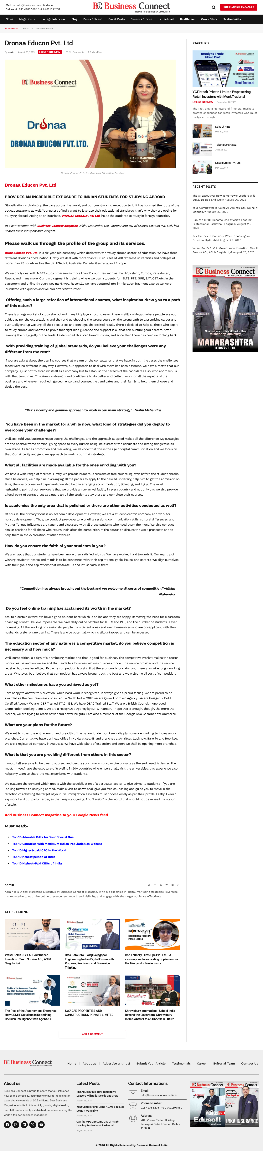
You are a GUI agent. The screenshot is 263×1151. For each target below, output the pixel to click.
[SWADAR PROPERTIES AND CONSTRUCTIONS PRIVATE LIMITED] (92, 990)
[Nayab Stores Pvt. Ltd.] (202, 167)
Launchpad (166, 19)
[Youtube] (41, 1124)
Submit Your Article (151, 1063)
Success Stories (141, 19)
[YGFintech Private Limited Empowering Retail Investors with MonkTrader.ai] (225, 68)
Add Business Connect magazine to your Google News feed (56, 815)
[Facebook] (7, 1124)
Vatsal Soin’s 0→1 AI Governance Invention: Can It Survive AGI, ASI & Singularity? (28, 959)
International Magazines (239, 7)
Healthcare (187, 19)
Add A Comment (92, 1034)
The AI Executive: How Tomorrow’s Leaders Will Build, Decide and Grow (97, 1093)
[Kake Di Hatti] (202, 131)
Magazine (25, 19)
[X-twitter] (32, 1124)
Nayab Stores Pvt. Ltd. (228, 162)
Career (202, 1063)
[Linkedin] (24, 1124)
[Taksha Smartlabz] (202, 149)
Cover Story (209, 19)
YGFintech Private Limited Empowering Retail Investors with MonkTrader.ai (221, 94)
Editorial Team (224, 1063)
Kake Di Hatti (222, 126)
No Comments (76, 52)
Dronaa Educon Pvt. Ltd (30, 185)
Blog (74, 19)
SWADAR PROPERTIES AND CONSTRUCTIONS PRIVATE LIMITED (89, 1013)
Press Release (92, 19)
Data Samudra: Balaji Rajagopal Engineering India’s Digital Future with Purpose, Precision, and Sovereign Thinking (89, 961)
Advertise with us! (116, 1063)
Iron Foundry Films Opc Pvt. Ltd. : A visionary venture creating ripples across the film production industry (151, 959)
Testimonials (232, 19)
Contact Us (249, 1063)
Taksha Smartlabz (225, 144)
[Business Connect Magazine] (131, 7)
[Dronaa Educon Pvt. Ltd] (90, 167)
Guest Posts (116, 19)
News (9, 19)
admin (11, 52)
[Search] (213, 7)
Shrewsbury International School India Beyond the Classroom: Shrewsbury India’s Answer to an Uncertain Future (150, 1015)
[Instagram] (15, 1124)
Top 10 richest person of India (33, 857)
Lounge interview (53, 19)
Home (71, 1063)
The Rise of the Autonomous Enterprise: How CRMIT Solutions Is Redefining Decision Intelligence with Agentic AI (31, 1015)
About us (89, 1063)
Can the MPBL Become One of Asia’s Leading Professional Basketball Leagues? (97, 1123)
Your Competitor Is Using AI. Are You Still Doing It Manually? (100, 1108)
